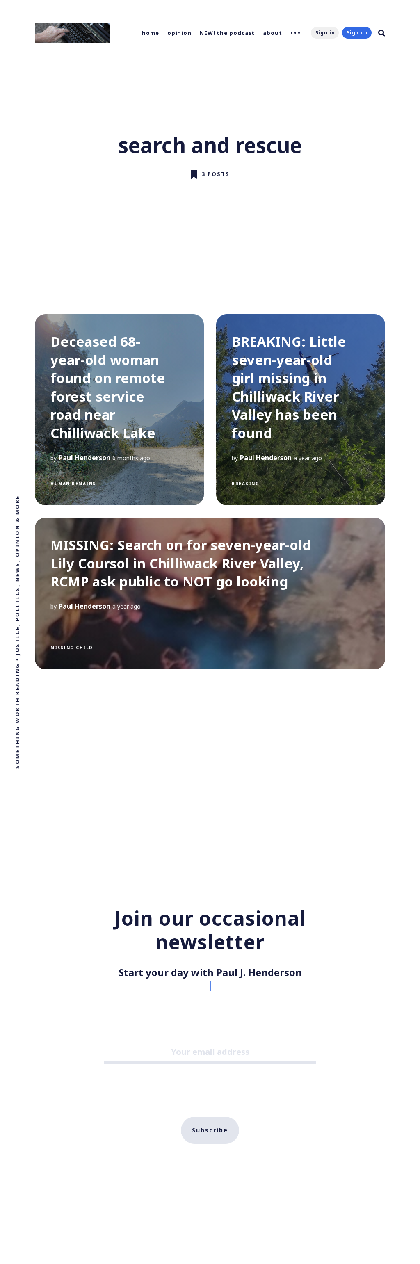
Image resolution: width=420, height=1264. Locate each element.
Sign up (357, 32)
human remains (73, 483)
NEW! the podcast (227, 33)
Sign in (325, 32)
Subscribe (210, 1130)
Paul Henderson (84, 457)
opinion (179, 33)
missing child (71, 647)
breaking (245, 483)
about (272, 33)
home (150, 33)
